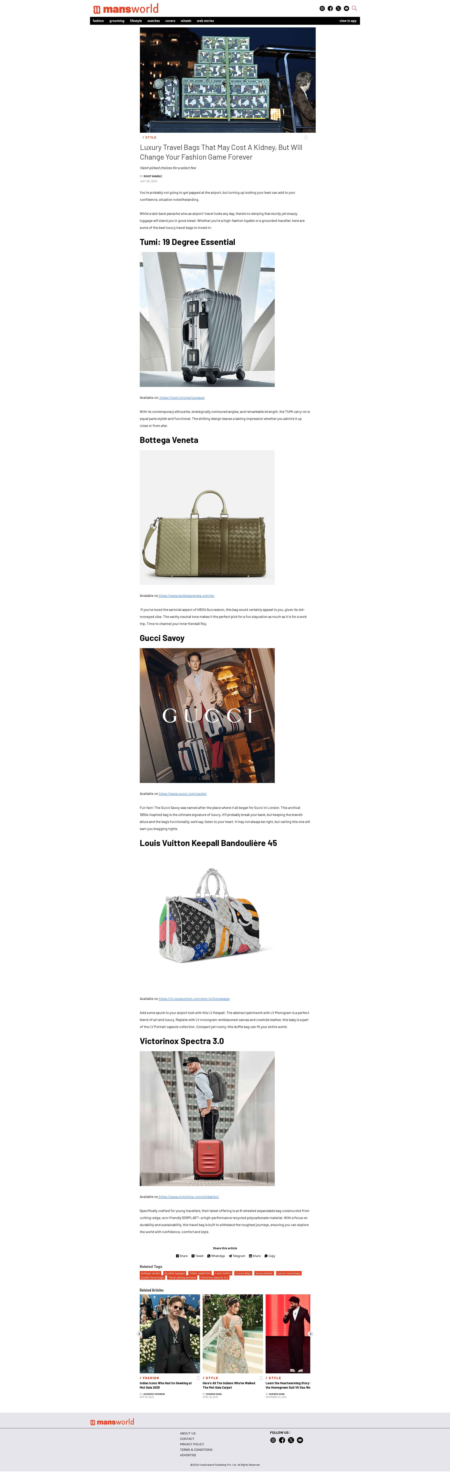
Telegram (239, 1256)
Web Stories (205, 21)
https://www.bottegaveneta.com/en (186, 595)
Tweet (199, 1256)
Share (184, 1256)
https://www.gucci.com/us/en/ (183, 793)
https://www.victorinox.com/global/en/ (188, 1196)
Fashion (98, 21)
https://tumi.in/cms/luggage (181, 397)
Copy (271, 1256)
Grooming (117, 21)
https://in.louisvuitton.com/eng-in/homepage (194, 998)
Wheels (186, 21)
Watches (153, 21)
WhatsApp (218, 1256)
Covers (170, 21)
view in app (348, 21)
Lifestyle (136, 21)
